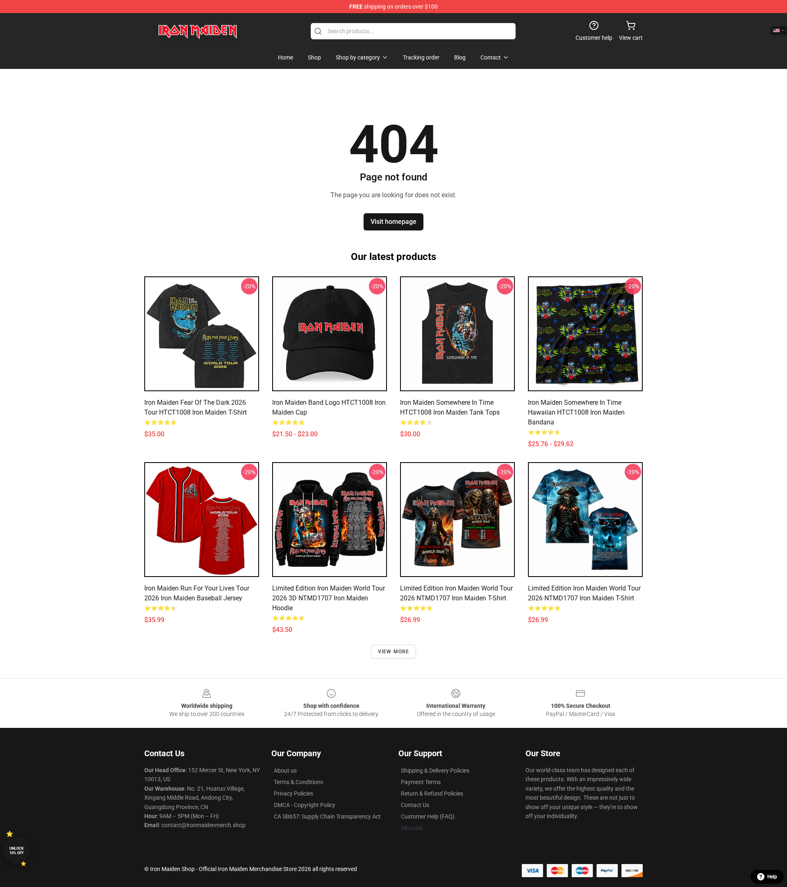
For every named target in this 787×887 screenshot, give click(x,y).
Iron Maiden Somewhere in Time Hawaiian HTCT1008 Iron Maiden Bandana (576, 412)
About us (285, 770)
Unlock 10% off (16, 850)
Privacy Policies (293, 793)
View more (393, 651)
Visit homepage (393, 222)
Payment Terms (421, 782)
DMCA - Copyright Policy (304, 805)
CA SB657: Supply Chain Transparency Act (327, 816)
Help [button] (772, 877)
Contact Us (415, 805)
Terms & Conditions (298, 782)
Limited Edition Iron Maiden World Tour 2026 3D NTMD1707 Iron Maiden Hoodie (328, 598)
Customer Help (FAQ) (428, 816)
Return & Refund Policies (432, 793)
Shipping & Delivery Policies (435, 770)
